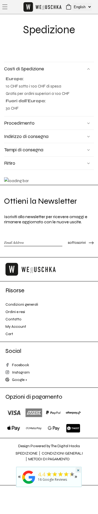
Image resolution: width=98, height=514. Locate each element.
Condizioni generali (21, 304)
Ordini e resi (15, 311)
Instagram (21, 372)
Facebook (20, 365)
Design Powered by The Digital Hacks (49, 446)
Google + (19, 379)
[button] (5, 7)
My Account (15, 326)
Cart (9, 334)
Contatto (13, 319)
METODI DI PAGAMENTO (49, 459)
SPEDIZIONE (27, 453)
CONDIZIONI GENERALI (62, 453)
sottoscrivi (77, 242)
